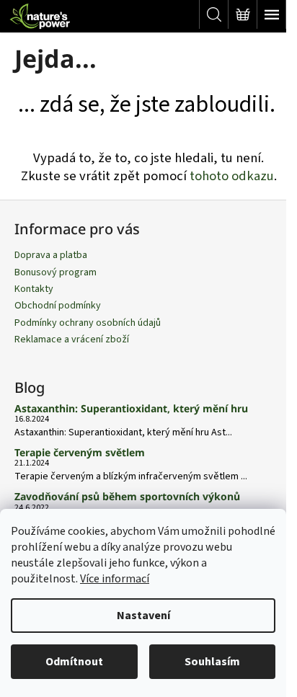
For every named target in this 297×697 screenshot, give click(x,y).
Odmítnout (74, 662)
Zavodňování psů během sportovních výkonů (127, 496)
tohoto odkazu (232, 176)
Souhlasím (212, 662)
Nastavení (143, 615)
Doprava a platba (50, 255)
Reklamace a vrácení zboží (71, 339)
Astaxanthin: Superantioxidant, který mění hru (131, 408)
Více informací (114, 579)
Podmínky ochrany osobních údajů (87, 323)
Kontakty (33, 289)
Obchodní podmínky (57, 305)
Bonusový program (55, 272)
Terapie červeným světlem (79, 452)
